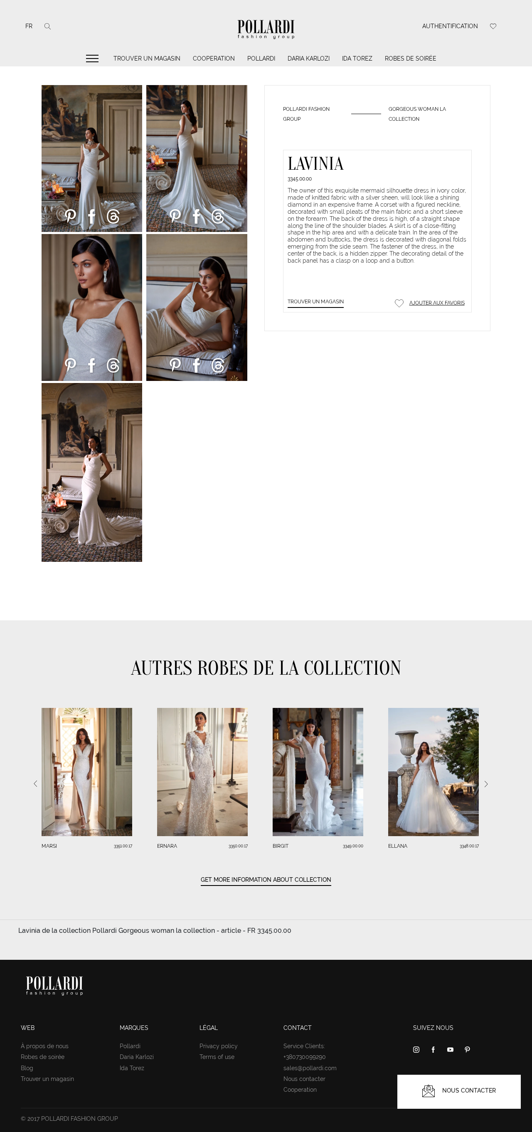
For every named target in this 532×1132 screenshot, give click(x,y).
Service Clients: (304, 1046)
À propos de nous (45, 1046)
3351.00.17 (123, 846)
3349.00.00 (353, 846)
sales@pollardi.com (310, 1068)
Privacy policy (219, 1046)
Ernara (167, 846)
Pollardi (261, 58)
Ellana (397, 846)
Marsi (49, 846)
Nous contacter (304, 1079)
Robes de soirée (410, 58)
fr (28, 26)
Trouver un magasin (146, 58)
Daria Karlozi (309, 58)
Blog (27, 1068)
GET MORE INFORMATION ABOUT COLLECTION (266, 879)
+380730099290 (304, 1057)
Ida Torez (357, 58)
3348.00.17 (469, 846)
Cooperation (214, 58)
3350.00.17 (238, 846)
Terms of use (217, 1057)
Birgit (280, 846)
